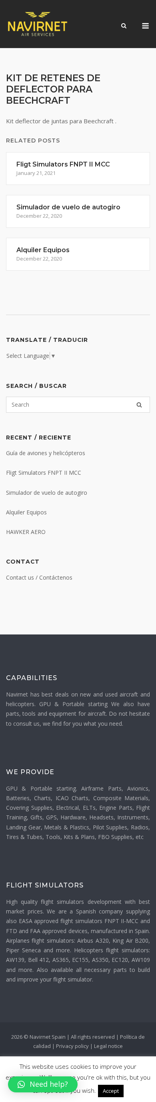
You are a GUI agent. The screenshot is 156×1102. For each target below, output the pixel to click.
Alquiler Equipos (26, 512)
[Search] (139, 405)
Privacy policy (72, 1046)
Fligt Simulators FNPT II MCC (43, 472)
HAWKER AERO (26, 532)
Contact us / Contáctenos (39, 577)
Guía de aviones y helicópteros (45, 453)
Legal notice (108, 1046)
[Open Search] (123, 26)
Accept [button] (111, 1090)
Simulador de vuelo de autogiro (46, 492)
